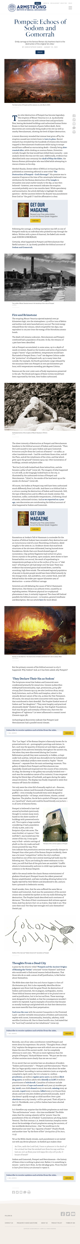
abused (33, 1088)
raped (22, 1091)
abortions (16, 1099)
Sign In (70, 3)
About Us (44, 1223)
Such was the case (20, 1012)
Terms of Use (70, 1223)
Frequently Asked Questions (27, 1223)
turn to (50, 139)
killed (43, 1091)
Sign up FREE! (63, 3)
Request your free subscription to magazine (44, 215)
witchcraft (31, 1082)
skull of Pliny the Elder (52, 158)
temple (54, 180)
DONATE (38, 3)
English (40, 52)
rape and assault (36, 1085)
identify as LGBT (48, 1079)
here (41, 599)
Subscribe (35, 221)
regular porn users (40, 1076)
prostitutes (17, 1076)
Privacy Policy (57, 1223)
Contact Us (46, 3)
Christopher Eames (33, 47)
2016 (18, 1088)
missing (55, 1088)
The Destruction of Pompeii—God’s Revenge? (34, 173)
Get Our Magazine (39, 207)
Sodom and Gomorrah (22, 247)
